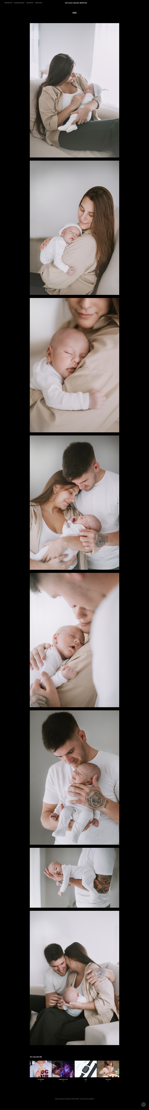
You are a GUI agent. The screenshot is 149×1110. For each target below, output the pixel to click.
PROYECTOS (8, 3)
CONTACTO (29, 3)
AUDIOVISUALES (19, 3)
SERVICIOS (38, 3)
